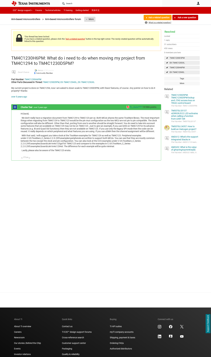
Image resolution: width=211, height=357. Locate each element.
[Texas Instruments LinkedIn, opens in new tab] (159, 337)
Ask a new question (186, 17)
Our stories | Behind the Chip (27, 343)
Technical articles (53, 10)
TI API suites (116, 326)
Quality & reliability (71, 354)
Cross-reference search (73, 337)
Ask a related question (159, 17)
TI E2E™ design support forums (77, 332)
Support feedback (208, 323)
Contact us (67, 326)
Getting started (82, 10)
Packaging (67, 348)
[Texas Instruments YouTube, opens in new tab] (182, 337)
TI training (68, 10)
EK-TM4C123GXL (177, 63)
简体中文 (96, 10)
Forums (38, 10)
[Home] (33, 3)
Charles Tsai (27, 107)
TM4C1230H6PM (177, 67)
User (198, 3)
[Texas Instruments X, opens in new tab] (182, 328)
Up (22, 158)
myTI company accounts (121, 332)
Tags (182, 78)
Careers (17, 332)
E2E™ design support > (22, 10)
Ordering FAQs (117, 343)
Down (29, 158)
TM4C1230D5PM (177, 58)
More (91, 19)
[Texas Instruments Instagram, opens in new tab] (159, 328)
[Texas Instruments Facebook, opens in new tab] (171, 328)
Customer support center (74, 343)
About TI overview (22, 326)
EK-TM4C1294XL (177, 72)
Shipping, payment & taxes (122, 337)
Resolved (170, 31)
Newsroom (19, 337)
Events (17, 348)
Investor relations (22, 354)
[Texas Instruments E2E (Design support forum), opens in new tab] (171, 337)
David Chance (23, 72)
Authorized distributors (121, 348)
